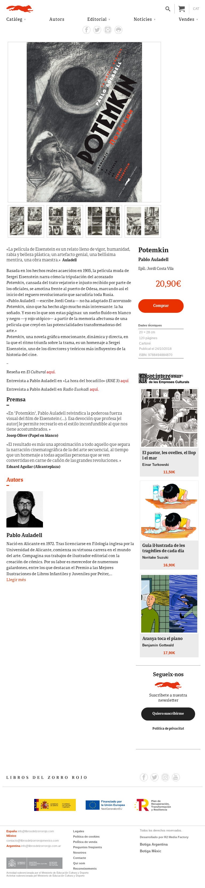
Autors (57, 19)
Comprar (161, 306)
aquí (124, 381)
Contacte (79, 857)
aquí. (51, 372)
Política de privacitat (168, 729)
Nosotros (79, 852)
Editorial (97, 19)
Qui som (79, 863)
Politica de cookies (86, 836)
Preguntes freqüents (87, 847)
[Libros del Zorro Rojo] (19, 9)
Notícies (143, 19)
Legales (78, 831)
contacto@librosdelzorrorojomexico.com (32, 840)
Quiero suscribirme (168, 714)
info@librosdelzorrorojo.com (36, 831)
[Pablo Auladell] (24, 509)
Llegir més (16, 580)
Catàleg (14, 19)
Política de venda (85, 841)
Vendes (187, 19)
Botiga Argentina (154, 844)
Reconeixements (85, 868)
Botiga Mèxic (150, 851)
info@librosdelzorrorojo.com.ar (41, 845)
